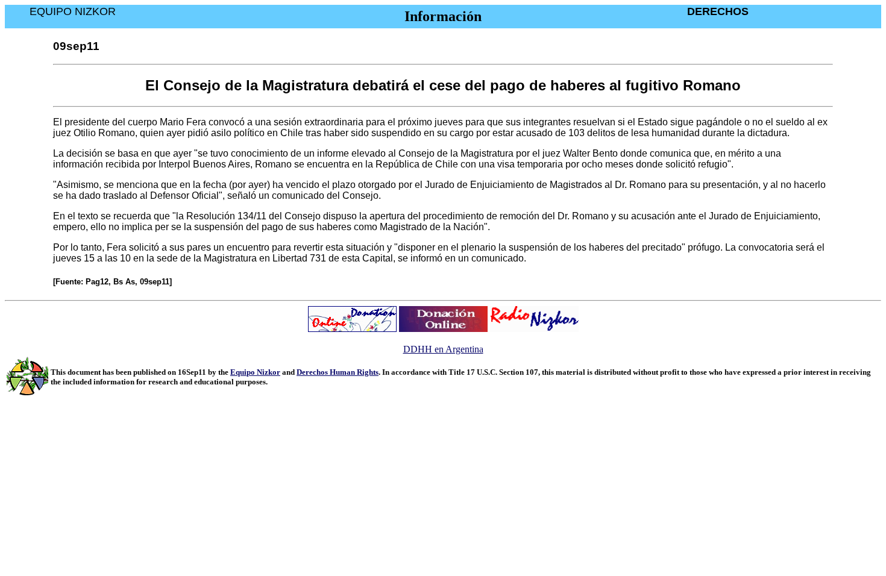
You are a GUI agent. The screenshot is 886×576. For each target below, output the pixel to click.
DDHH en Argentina (443, 349)
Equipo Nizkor (255, 372)
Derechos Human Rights (338, 372)
